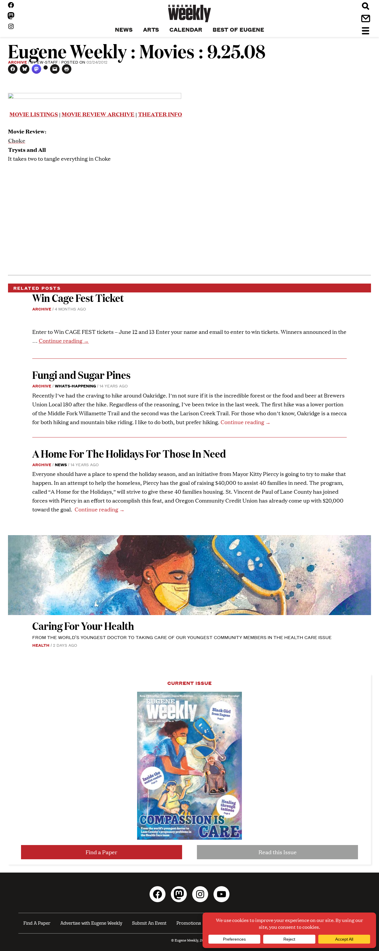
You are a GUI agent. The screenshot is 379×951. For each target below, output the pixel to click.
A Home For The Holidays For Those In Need (129, 453)
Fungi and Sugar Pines (81, 374)
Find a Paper (101, 852)
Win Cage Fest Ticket (78, 297)
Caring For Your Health (83, 625)
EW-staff (47, 62)
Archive (17, 62)
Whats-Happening (75, 386)
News (61, 464)
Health (40, 645)
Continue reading (64, 340)
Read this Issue (277, 852)
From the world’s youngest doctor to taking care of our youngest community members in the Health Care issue (182, 637)
